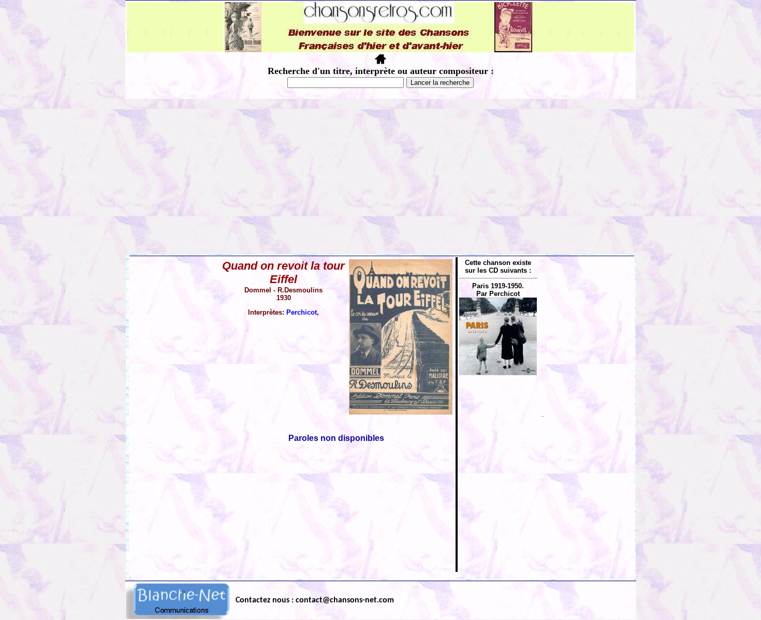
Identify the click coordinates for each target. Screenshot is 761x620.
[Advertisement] (380, 176)
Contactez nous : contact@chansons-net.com (315, 600)
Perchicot (301, 312)
